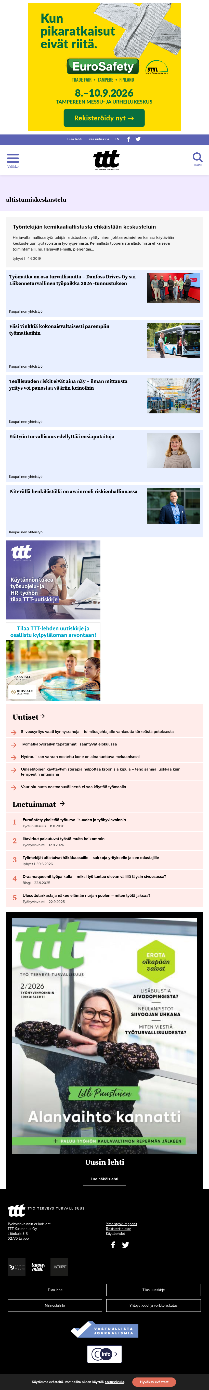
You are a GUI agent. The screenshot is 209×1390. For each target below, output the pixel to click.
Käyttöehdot (115, 1233)
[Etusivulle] (106, 160)
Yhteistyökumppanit (121, 1224)
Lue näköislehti (104, 1179)
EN (117, 139)
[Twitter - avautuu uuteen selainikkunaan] (125, 1245)
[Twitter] (138, 139)
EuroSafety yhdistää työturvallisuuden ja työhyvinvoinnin (74, 819)
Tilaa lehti (74, 139)
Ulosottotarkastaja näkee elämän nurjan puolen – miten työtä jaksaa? (86, 895)
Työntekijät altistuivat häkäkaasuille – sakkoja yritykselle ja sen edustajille (91, 857)
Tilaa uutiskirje (98, 139)
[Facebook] (129, 139)
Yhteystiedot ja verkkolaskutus (153, 1305)
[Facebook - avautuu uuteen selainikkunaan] (113, 1245)
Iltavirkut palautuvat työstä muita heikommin (63, 838)
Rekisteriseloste (118, 1229)
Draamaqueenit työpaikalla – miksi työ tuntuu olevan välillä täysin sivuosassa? (94, 876)
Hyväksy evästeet (154, 1382)
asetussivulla (114, 1382)
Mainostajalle (55, 1305)
